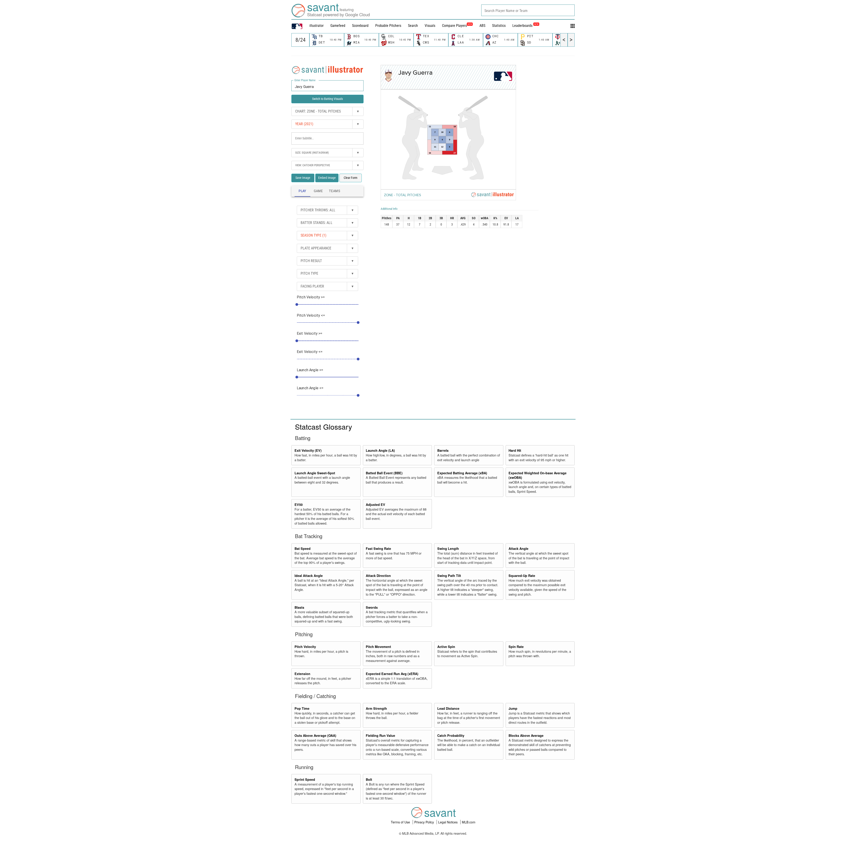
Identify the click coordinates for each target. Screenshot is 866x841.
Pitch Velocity (305, 646)
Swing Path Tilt (449, 575)
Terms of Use (401, 822)
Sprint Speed (305, 779)
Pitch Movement (378, 646)
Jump (513, 708)
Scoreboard (360, 25)
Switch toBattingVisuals (327, 99)
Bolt (369, 779)
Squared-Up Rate (522, 575)
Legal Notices (448, 822)
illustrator (316, 25)
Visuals (430, 25)
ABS (482, 25)
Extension (302, 673)
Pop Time (302, 708)
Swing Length (448, 548)
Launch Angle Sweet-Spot (315, 473)
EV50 (299, 504)
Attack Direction (378, 575)
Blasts (299, 607)
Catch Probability (450, 735)
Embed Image (327, 178)
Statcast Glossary (323, 426)
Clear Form (350, 178)
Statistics (499, 25)
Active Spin (446, 646)
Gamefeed (337, 25)
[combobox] (528, 10)
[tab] (302, 191)
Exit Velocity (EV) (308, 450)
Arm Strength (376, 708)
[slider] (296, 304)
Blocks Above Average (526, 735)
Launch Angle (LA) (380, 450)
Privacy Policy (424, 822)
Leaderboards (525, 25)
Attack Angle (518, 548)
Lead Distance (448, 708)
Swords (372, 607)
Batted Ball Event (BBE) (384, 473)
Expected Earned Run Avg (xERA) (392, 673)
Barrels (443, 450)
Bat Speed (303, 548)
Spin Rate (516, 646)
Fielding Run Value (380, 735)
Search (413, 25)
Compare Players (454, 25)
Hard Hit (515, 450)
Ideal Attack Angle (309, 575)
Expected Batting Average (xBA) (462, 473)
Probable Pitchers (388, 25)
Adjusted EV (375, 504)
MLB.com (468, 822)
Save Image (302, 178)
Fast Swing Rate (378, 548)
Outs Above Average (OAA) (315, 735)
